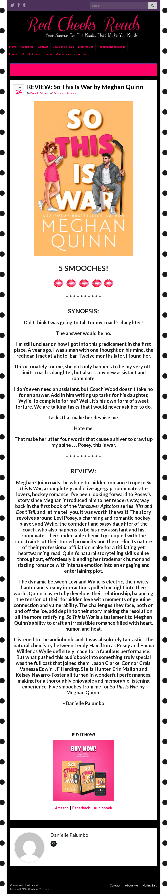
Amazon (62, 808)
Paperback (81, 808)
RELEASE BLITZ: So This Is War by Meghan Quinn (122, 68)
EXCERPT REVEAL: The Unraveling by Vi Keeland (48, 68)
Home (13, 46)
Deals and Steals (63, 46)
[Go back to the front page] (83, 27)
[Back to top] (158, 885)
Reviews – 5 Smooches (56, 53)
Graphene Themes (38, 889)
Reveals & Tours (31, 53)
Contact (43, 46)
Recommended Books (111, 46)
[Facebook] (18, 4)
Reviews (13, 53)
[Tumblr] (24, 4)
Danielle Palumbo (39, 93)
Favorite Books (81, 53)
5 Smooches (59, 93)
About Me (27, 46)
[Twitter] (12, 4)
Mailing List (85, 46)
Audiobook (103, 808)
